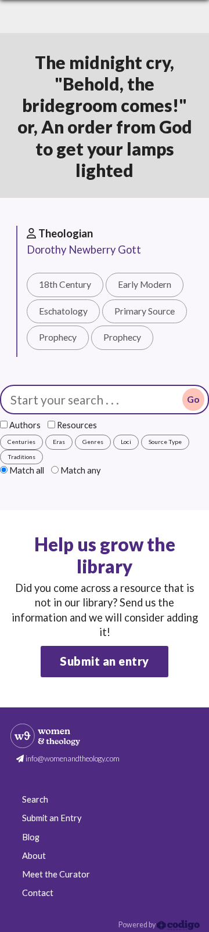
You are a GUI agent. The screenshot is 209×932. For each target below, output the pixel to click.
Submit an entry (104, 661)
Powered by (137, 924)
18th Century (65, 284)
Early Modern (144, 284)
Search (35, 799)
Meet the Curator (56, 874)
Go (193, 399)
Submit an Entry (51, 818)
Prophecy (58, 337)
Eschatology (63, 311)
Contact (37, 893)
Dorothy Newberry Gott (84, 249)
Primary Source (144, 311)
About (34, 856)
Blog (30, 837)
